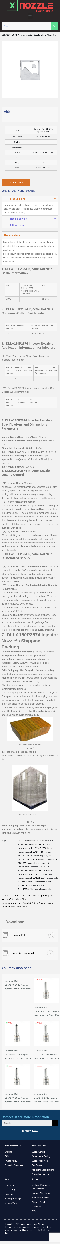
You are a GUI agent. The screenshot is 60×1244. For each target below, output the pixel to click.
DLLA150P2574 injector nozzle (31, 885)
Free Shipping (17, 198)
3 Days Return (17, 225)
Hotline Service (18, 218)
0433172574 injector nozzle (30, 841)
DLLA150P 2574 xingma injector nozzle (34, 882)
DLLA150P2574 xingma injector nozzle (34, 889)
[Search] (54, 26)
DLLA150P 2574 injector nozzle (44, 878)
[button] (30, 16)
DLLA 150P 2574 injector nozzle (38, 859)
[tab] (30, 199)
